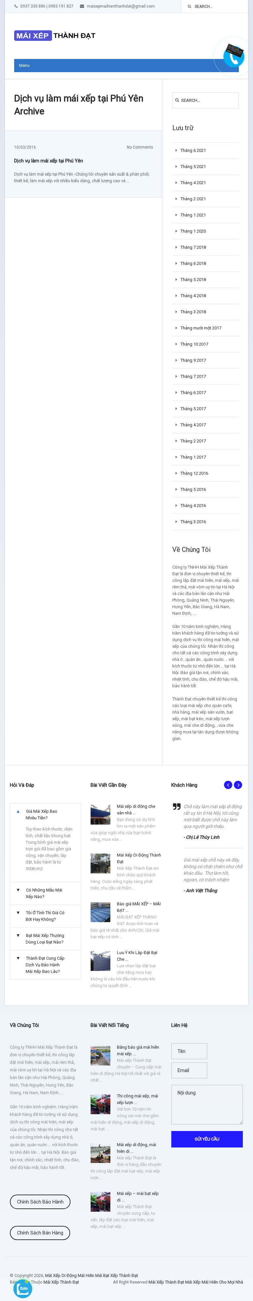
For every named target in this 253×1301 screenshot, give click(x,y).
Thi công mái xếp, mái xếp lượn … (137, 1099)
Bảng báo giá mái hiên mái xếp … (138, 1050)
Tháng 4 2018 (193, 295)
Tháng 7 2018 (193, 247)
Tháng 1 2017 (193, 457)
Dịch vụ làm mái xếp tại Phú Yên (48, 161)
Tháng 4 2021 (193, 182)
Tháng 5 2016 (193, 489)
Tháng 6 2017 (193, 392)
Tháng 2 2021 (193, 198)
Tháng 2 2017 (193, 440)
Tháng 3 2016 (193, 521)
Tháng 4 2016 (193, 505)
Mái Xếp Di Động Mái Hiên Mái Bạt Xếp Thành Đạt (91, 1275)
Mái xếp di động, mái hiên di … (136, 1148)
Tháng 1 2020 (193, 231)
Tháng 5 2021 (193, 166)
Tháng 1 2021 (193, 214)
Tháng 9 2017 (193, 360)
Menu (24, 65)
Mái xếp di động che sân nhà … (136, 809)
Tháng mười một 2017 (201, 327)
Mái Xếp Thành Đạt (61, 1282)
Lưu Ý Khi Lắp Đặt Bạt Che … (137, 956)
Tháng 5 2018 (193, 279)
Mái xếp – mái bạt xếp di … (138, 1196)
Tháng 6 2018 (193, 263)
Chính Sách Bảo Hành (40, 1202)
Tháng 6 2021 (193, 150)
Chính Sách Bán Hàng (40, 1233)
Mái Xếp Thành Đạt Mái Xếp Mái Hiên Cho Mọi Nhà (196, 1282)
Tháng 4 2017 (193, 424)
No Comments (140, 147)
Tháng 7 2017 (193, 376)
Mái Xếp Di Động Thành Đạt (139, 858)
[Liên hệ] (232, 53)
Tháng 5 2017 (193, 408)
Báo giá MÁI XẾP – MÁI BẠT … (139, 907)
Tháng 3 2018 (193, 311)
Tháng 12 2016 (194, 473)
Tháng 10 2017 (194, 344)
